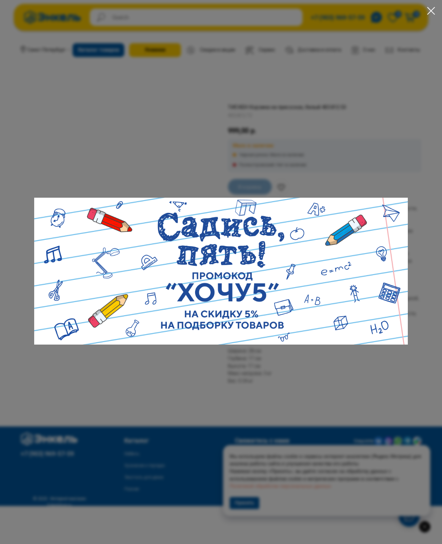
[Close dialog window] (431, 10)
